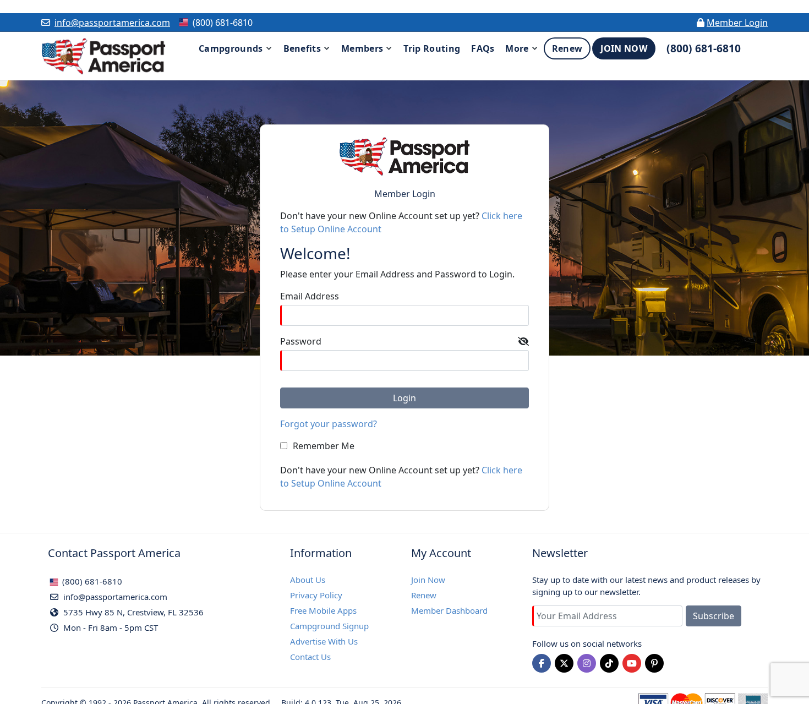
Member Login (737, 22)
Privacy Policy (316, 595)
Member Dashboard (449, 610)
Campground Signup (329, 625)
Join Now (428, 579)
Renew (423, 595)
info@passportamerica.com (112, 22)
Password (300, 341)
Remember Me (323, 446)
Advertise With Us (324, 641)
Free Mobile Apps (323, 610)
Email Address (309, 296)
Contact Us (310, 656)
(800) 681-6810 (91, 581)
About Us (307, 579)
